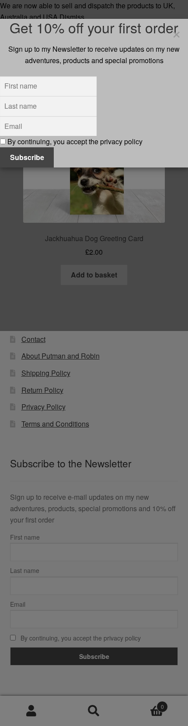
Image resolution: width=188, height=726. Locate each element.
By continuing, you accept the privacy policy (74, 141)
